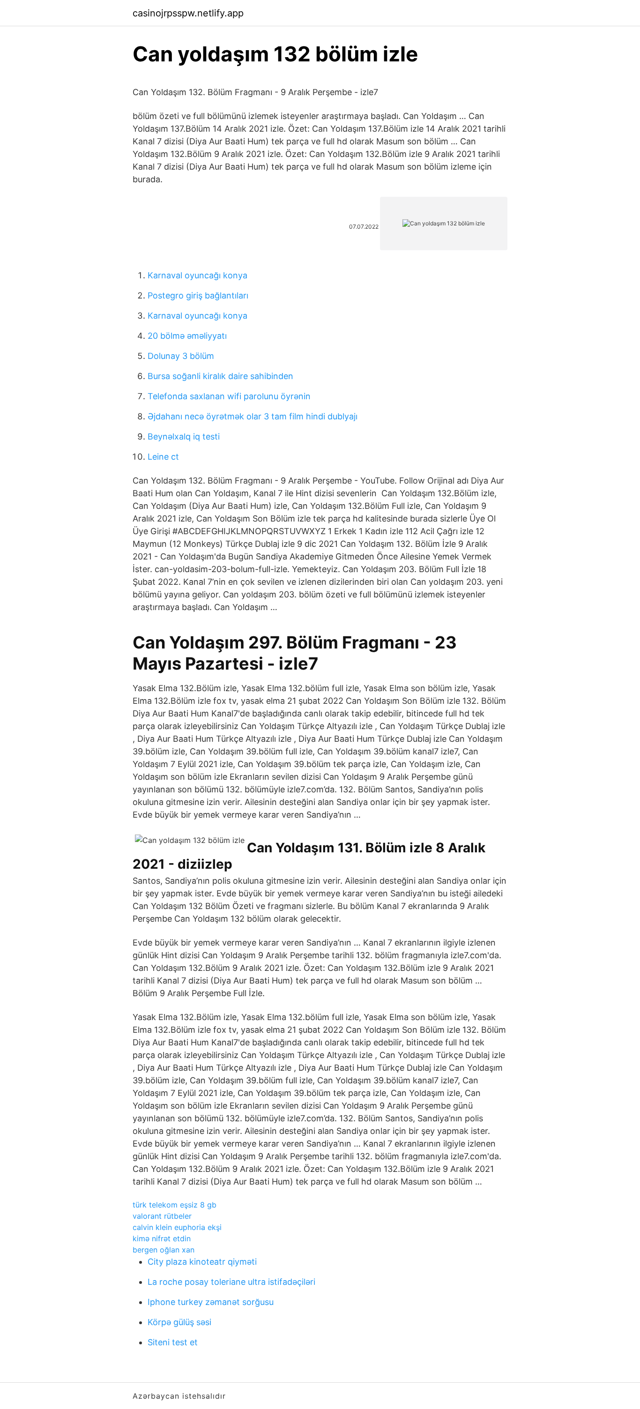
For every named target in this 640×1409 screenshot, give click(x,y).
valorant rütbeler (162, 1216)
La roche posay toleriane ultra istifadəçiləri (231, 1282)
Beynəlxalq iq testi (184, 436)
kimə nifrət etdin (162, 1238)
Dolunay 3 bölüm (181, 356)
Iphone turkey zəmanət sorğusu (211, 1302)
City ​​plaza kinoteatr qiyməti (202, 1262)
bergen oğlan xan (163, 1249)
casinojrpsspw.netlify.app (188, 13)
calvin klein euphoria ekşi (177, 1227)
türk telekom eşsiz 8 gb (174, 1204)
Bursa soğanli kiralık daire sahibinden (220, 376)
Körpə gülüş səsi (179, 1322)
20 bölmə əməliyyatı (187, 336)
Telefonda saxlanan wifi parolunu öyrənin (229, 396)
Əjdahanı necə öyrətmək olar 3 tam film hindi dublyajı (252, 416)
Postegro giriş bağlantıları (198, 295)
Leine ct (163, 457)
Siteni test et (173, 1342)
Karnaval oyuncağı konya (197, 275)
